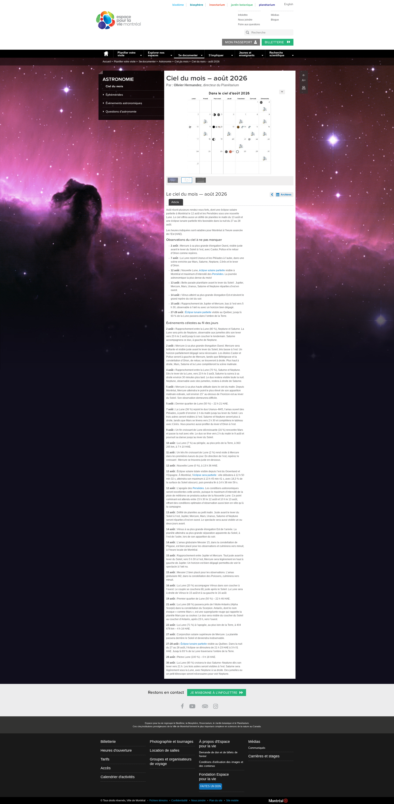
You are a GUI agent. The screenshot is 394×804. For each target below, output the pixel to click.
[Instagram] (216, 705)
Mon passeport (238, 42)
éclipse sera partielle (204, 475)
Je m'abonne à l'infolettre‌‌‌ (213, 693)
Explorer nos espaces (156, 54)
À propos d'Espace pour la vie (214, 744)
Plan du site (215, 800)
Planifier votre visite (126, 54)
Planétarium (267, 5)
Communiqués (256, 747)
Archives (286, 194)
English (288, 4)
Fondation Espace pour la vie (214, 776)
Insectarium (217, 5)
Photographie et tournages (171, 742)
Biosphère (196, 5)
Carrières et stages (263, 756)
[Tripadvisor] (205, 704)
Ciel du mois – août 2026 (206, 61)
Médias (275, 15)
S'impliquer (216, 55)
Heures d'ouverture (116, 750)
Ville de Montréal (278, 801)
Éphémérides (114, 94)
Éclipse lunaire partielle (198, 312)
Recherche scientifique (276, 54)
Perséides (217, 274)
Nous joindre (245, 19)
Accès (106, 768)
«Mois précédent (272, 194)
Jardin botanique (242, 5)
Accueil (105, 54)
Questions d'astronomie (121, 111)
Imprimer (303, 88)
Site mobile (232, 800)
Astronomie (165, 61)
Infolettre (243, 15)
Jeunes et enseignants (246, 54)
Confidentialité (179, 800)
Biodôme (178, 5)
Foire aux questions (249, 24)
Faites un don (210, 786)
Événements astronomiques (124, 103)
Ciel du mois (182, 61)
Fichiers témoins (158, 800)
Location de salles (164, 750)
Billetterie (275, 42)
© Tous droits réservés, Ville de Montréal (123, 800)
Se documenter (188, 55)
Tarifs (105, 759)
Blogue (275, 19)
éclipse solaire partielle (212, 270)
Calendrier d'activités (118, 777)
